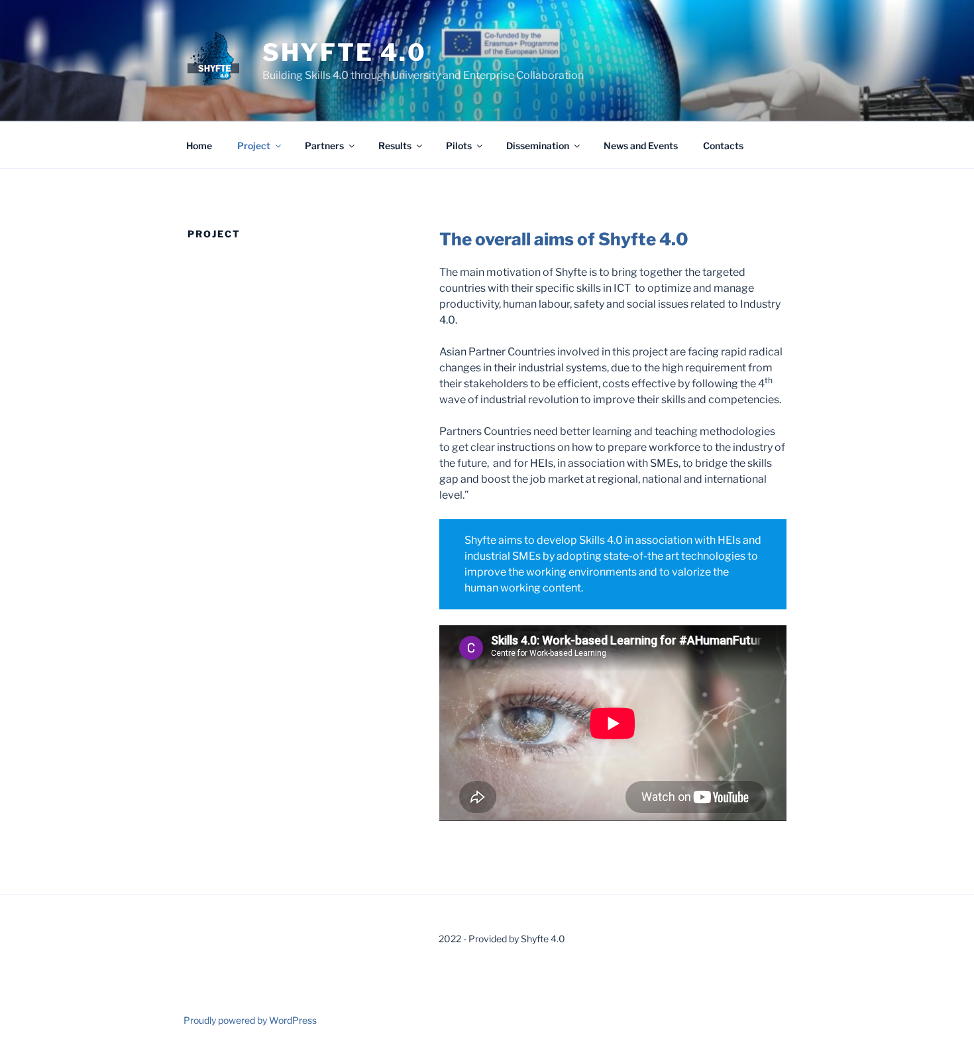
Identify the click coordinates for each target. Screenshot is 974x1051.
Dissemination (537, 145)
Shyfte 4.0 (344, 52)
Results (394, 145)
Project (253, 145)
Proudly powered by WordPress (250, 1020)
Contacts (723, 145)
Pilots (459, 145)
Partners (324, 145)
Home (199, 145)
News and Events (641, 145)
